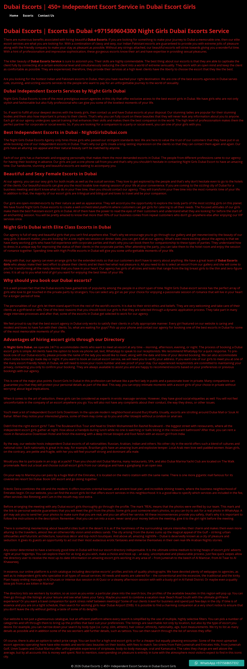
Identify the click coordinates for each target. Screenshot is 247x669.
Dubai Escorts (97, 40)
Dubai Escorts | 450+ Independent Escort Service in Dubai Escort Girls (100, 6)
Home (14, 16)
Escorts (28, 16)
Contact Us (46, 16)
